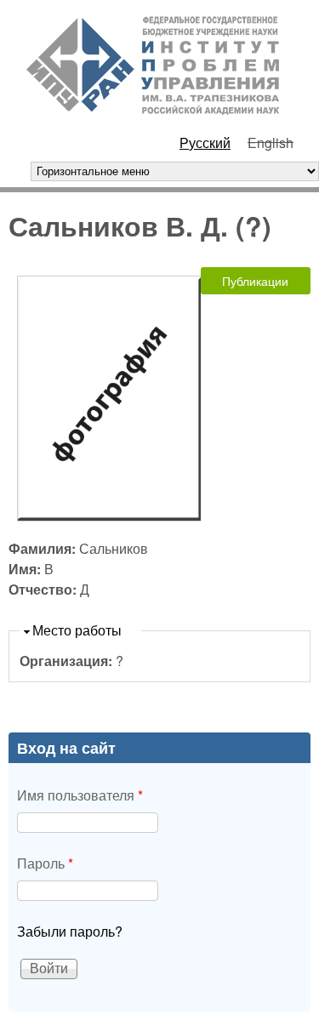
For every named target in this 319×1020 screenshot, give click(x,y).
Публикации (255, 280)
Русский (205, 142)
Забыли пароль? (69, 931)
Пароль (45, 863)
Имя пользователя (80, 795)
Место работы (77, 630)
